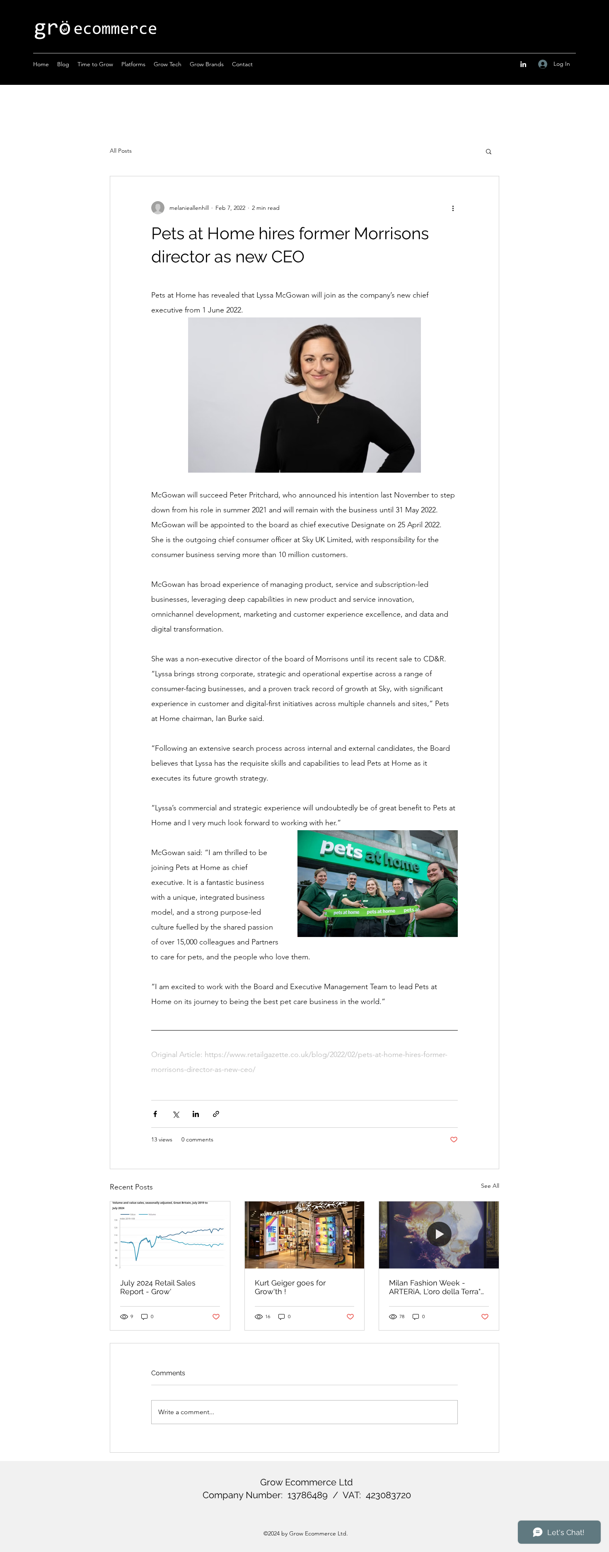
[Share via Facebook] (155, 1114)
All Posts (121, 150)
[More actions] (453, 208)
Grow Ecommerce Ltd (306, 1482)
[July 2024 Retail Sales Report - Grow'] (170, 1235)
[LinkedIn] (523, 64)
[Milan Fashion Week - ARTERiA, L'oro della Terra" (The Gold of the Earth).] (439, 1235)
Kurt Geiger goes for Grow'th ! (290, 1287)
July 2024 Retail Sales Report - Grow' (158, 1287)
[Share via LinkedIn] (196, 1114)
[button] (489, 151)
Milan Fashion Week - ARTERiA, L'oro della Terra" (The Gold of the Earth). (435, 1287)
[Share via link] (216, 1114)
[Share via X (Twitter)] (175, 1114)
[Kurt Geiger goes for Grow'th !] (305, 1235)
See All (490, 1185)
